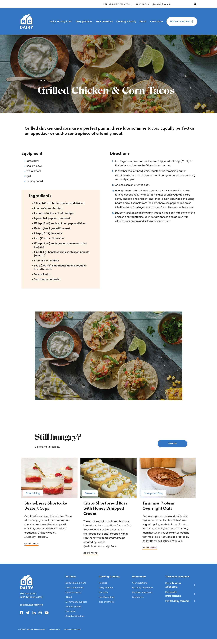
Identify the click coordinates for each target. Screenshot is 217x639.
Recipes (103, 582)
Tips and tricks (106, 601)
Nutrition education (180, 21)
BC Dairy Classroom (142, 587)
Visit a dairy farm (74, 587)
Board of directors (75, 616)
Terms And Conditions (72, 629)
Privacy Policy (54, 629)
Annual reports (73, 606)
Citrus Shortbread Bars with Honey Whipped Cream (105, 508)
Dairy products (84, 21)
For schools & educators (173, 585)
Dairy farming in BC (61, 21)
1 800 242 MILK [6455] (31, 597)
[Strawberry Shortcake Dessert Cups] (49, 496)
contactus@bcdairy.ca (31, 604)
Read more (31, 543)
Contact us (143, 4)
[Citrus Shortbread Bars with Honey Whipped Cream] (108, 496)
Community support (76, 601)
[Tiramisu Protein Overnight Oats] (168, 496)
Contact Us (137, 597)
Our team (71, 611)
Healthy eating (106, 597)
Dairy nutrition (106, 587)
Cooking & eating (126, 21)
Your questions (104, 21)
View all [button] (172, 443)
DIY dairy (103, 592)
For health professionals (173, 594)
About (143, 21)
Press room (156, 21)
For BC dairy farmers (116, 4)
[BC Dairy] (26, 27)
